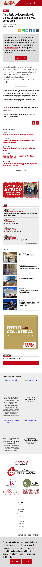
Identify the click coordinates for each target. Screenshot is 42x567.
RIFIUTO (27, 561)
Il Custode (21, 512)
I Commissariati (21, 514)
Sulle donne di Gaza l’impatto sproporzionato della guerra (19, 149)
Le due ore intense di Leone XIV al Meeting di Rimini (28, 291)
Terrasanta (21, 524)
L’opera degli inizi (31, 399)
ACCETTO (21, 58)
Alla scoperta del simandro (26, 255)
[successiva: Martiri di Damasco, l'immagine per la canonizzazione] (37, 123)
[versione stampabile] (37, 31)
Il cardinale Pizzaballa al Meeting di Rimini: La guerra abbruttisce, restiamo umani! (29, 304)
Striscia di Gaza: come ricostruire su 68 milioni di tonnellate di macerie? (19, 157)
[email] (19, 31)
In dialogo (12, 238)
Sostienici (21, 516)
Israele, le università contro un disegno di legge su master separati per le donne (20, 214)
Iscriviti (21, 363)
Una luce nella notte (11, 405)
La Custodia (21, 509)
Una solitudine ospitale (31, 440)
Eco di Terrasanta (21, 526)
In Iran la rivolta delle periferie (12, 232)
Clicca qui (6, 108)
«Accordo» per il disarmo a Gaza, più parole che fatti (19, 135)
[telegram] (26, 31)
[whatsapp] (23, 31)
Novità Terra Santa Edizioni (12, 377)
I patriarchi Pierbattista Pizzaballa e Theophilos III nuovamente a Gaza (19, 141)
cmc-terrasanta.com (11, 48)
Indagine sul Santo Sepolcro (27, 278)
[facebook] (30, 31)
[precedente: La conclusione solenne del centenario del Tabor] (33, 123)
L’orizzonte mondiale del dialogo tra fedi (15, 240)
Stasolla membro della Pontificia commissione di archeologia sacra (29, 267)
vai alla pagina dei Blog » (32, 243)
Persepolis (12, 230)
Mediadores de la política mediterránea (11, 443)
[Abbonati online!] (30, 3)
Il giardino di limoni (15, 212)
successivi (19, 170)
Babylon (11, 222)
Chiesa (6, 11)
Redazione (21, 505)
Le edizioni (21, 507)
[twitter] (34, 31)
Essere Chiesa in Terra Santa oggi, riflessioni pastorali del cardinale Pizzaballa (20, 165)
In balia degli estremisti (11, 223)
